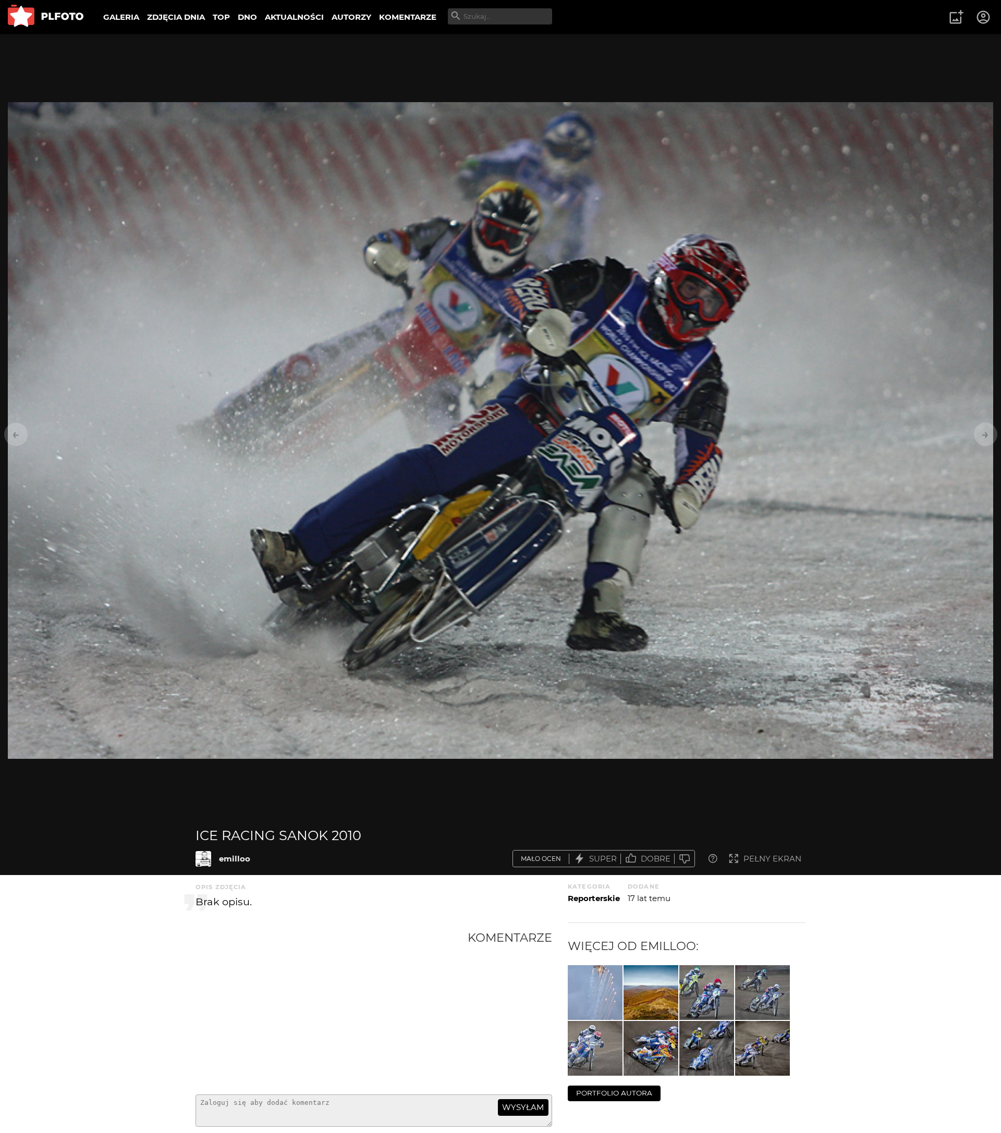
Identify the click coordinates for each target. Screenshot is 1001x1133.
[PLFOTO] (45, 17)
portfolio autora (614, 1093)
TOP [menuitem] (221, 17)
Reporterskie (594, 898)
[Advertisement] (332, 1008)
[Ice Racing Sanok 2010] (203, 859)
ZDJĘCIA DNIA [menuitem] (176, 17)
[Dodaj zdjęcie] (956, 17)
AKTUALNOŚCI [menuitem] (294, 17)
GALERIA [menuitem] (121, 17)
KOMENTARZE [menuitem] (407, 17)
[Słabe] (684, 859)
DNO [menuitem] (247, 17)
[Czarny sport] (706, 992)
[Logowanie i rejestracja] (984, 17)
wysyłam (523, 1107)
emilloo (234, 859)
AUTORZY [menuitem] (351, 17)
